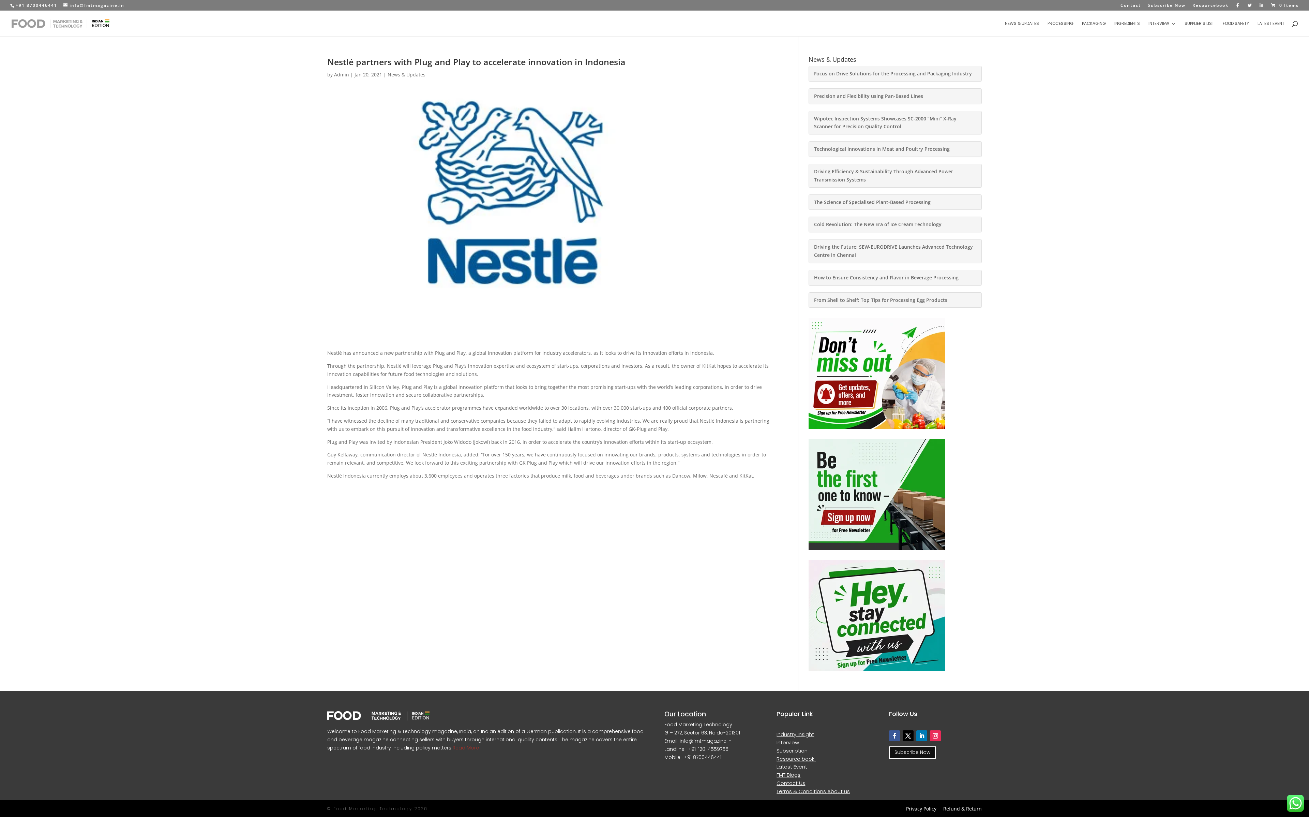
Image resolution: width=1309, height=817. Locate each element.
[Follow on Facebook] (894, 735)
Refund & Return (962, 808)
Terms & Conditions (802, 791)
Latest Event (1271, 23)
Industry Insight (795, 734)
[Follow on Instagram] (935, 735)
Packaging (1094, 23)
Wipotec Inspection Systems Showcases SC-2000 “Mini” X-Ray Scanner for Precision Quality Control (885, 122)
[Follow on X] (908, 735)
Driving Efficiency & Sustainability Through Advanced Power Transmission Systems (883, 175)
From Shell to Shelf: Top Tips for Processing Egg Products (880, 300)
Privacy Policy (921, 808)
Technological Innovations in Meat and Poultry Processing (882, 149)
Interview (1158, 23)
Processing (1060, 23)
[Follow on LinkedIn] (921, 735)
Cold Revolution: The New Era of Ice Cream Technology (878, 224)
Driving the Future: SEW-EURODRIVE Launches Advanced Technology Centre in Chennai (893, 251)
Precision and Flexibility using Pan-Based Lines (868, 96)
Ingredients (1127, 23)
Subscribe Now (1167, 5)
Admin (341, 74)
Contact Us (791, 783)
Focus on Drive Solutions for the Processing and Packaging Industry (893, 73)
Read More (465, 747)
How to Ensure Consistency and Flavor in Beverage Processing (886, 277)
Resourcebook (1210, 5)
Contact (1130, 5)
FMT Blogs (788, 774)
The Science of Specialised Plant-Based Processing (872, 202)
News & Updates (1022, 23)
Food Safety (1236, 23)
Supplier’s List (1199, 23)
